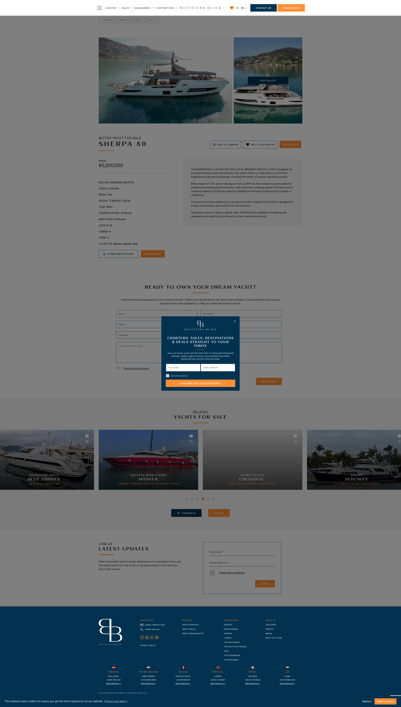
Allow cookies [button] (385, 701)
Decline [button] (366, 701)
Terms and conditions (179, 375)
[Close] (234, 321)
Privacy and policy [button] (116, 701)
